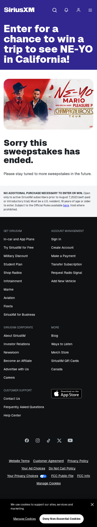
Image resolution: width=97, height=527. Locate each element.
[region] (48, 513)
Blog (54, 336)
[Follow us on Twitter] (59, 442)
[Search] (55, 10)
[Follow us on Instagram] (37, 442)
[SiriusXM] (19, 10)
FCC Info (83, 476)
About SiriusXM (14, 336)
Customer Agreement (48, 461)
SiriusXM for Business (19, 315)
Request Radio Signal (66, 273)
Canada (56, 369)
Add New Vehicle (63, 281)
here (66, 205)
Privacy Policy (77, 461)
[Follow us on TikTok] (48, 442)
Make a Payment (63, 256)
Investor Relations (17, 344)
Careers (9, 377)
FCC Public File (62, 476)
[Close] (92, 505)
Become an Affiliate (18, 361)
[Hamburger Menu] (90, 10)
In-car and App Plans (19, 239)
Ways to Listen (61, 344)
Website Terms (19, 461)
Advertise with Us (16, 369)
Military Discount (16, 256)
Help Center (12, 415)
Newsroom (11, 352)
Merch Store (60, 352)
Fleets (8, 306)
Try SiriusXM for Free (19, 247)
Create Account (62, 247)
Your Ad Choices (33, 468)
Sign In (56, 239)
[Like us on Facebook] (27, 442)
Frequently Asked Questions (24, 407)
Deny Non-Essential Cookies (62, 519)
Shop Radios (13, 273)
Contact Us (12, 399)
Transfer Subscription (66, 264)
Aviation (9, 298)
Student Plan (13, 264)
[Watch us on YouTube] (70, 442)
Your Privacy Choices (22, 476)
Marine (9, 289)
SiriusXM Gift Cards (65, 361)
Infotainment (13, 281)
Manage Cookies (49, 483)
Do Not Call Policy (62, 468)
